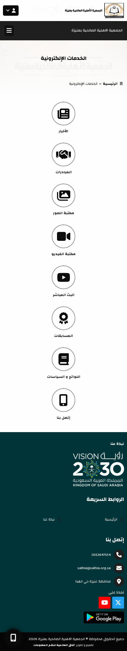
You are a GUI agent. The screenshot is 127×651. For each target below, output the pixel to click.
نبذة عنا (49, 519)
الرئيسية (110, 83)
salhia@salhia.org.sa (94, 568)
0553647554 (101, 554)
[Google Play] (104, 617)
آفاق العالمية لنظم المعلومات (54, 645)
